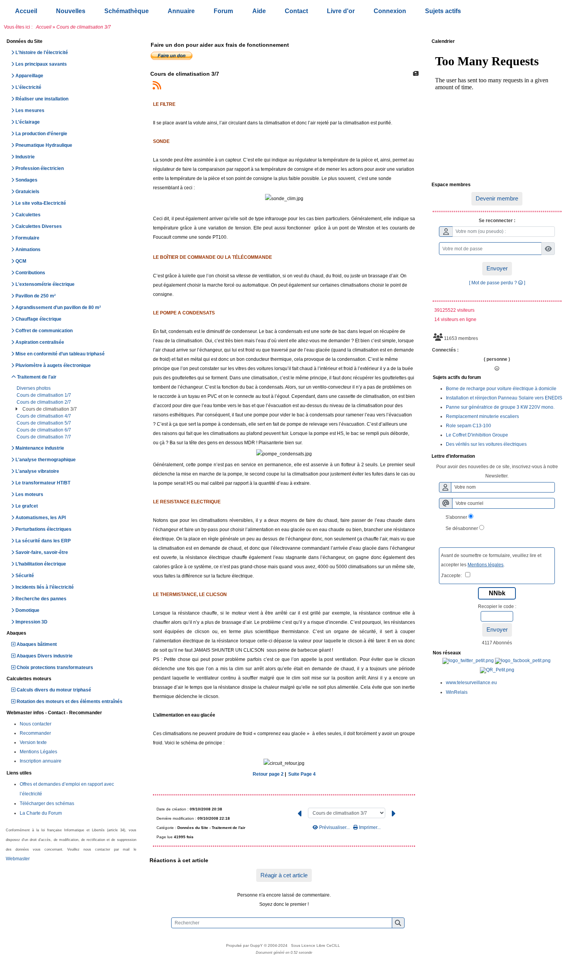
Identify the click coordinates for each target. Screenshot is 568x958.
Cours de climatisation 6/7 (44, 430)
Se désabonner (462, 528)
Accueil (44, 27)
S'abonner (456, 517)
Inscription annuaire (40, 761)
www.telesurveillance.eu (471, 682)
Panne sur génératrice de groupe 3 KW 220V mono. (500, 407)
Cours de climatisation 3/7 (50, 409)
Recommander (35, 733)
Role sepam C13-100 (468, 425)
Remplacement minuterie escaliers (482, 416)
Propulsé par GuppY (245, 945)
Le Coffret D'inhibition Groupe (477, 435)
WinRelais (457, 692)
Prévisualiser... (334, 827)
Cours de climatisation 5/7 (44, 423)
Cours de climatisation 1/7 (44, 395)
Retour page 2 (268, 774)
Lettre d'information (496, 457)
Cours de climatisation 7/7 (44, 437)
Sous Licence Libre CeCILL (316, 945)
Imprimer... (369, 827)
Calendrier (496, 42)
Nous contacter (35, 724)
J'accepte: (453, 575)
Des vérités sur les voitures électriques (486, 444)
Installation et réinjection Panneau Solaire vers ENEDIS (504, 398)
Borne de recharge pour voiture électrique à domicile (501, 388)
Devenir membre (497, 198)
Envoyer (497, 268)
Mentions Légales (38, 751)
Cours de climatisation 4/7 (44, 416)
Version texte (33, 742)
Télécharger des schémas (47, 803)
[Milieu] (556, 400)
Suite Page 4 (302, 774)
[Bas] (556, 414)
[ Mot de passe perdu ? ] (497, 282)
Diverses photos (34, 388)
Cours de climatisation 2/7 (44, 402)
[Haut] (556, 387)
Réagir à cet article (284, 875)
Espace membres (496, 185)
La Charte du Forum (41, 813)
